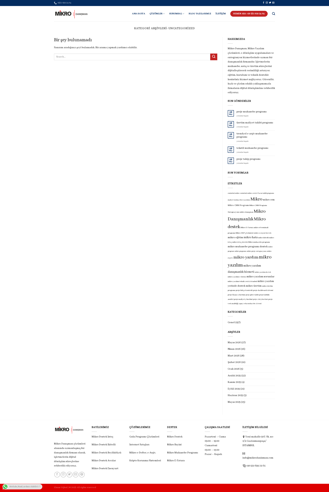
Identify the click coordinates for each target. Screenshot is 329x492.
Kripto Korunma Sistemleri (145, 460)
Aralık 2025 (234, 375)
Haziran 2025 (235, 395)
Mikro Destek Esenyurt (105, 468)
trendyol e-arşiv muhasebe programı (252, 135)
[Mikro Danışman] (71, 14)
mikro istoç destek (240, 242)
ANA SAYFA (138, 13)
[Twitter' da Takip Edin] (270, 3)
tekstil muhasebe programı (252, 148)
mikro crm (269, 199)
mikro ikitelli (263, 237)
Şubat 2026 (234, 362)
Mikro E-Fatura (247, 227)
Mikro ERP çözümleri (244, 233)
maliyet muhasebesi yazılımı (239, 200)
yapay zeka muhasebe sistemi (250, 304)
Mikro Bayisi (174, 444)
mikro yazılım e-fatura (237, 277)
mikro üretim (254, 286)
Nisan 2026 (234, 349)
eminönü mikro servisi (248, 193)
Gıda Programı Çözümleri (144, 436)
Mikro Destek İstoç (102, 436)
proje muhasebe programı (251, 111)
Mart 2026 (233, 355)
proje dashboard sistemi (263, 290)
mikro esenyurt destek (262, 233)
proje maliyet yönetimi (243, 299)
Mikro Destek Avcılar (104, 460)
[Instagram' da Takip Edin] (267, 3)
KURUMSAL (175, 13)
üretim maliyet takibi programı (254, 122)
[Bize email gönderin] (273, 3)
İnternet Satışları (139, 444)
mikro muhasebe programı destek (248, 246)
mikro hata (251, 237)
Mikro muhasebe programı (259, 242)
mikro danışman (246, 212)
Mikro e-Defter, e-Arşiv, (142, 452)
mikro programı (240, 251)
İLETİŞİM (221, 13)
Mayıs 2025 (234, 402)
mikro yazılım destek (263, 272)
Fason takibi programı (266, 193)
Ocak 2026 (234, 369)
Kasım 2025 (234, 382)
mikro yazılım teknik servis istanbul (242, 281)
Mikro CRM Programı (238, 205)
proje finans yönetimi (236, 295)
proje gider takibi (252, 295)
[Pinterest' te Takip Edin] (82, 474)
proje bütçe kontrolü (244, 290)
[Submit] (213, 57)
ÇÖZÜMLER (156, 13)
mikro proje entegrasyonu (256, 251)
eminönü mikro (234, 193)
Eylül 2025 (234, 388)
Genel (231, 322)
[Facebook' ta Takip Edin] (264, 3)
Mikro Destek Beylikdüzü (106, 452)
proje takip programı (248, 159)
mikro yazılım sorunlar (261, 276)
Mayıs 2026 (234, 342)
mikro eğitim (235, 237)
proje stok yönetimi (260, 299)
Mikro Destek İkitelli (104, 444)
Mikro (256, 199)
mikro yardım (245, 257)
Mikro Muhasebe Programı (182, 452)
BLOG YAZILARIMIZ (200, 13)
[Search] (273, 13)
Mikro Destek (174, 436)
